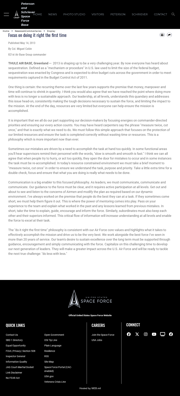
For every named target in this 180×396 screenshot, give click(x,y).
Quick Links (15, 325)
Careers (98, 325)
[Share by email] (169, 35)
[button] (5, 14)
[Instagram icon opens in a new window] (145, 334)
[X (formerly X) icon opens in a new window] (137, 334)
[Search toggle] (174, 14)
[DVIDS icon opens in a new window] (162, 334)
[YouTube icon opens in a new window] (154, 334)
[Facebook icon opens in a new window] (128, 334)
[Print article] (162, 35)
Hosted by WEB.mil (90, 388)
